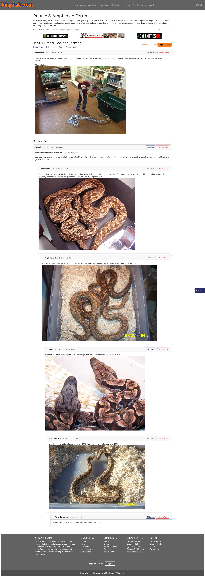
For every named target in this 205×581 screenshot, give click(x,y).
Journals (83, 5)
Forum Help (154, 549)
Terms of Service (133, 541)
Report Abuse (164, 53)
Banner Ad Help (156, 541)
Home (75, 5)
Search (161, 30)
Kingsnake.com (86, 573)
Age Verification (133, 546)
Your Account (86, 551)
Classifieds (85, 546)
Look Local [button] (92, 5)
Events (106, 544)
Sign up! (110, 563)
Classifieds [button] (104, 5)
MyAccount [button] (149, 5)
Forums (107, 549)
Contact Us (154, 546)
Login (169, 30)
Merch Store (138, 5)
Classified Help (156, 544)
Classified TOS (132, 544)
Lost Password (87, 549)
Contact (151, 53)
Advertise (84, 544)
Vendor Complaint (134, 551)
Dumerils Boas (46, 30)
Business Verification (135, 549)
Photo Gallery (116, 5)
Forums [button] (127, 5)
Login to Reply (164, 44)
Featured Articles (110, 546)
